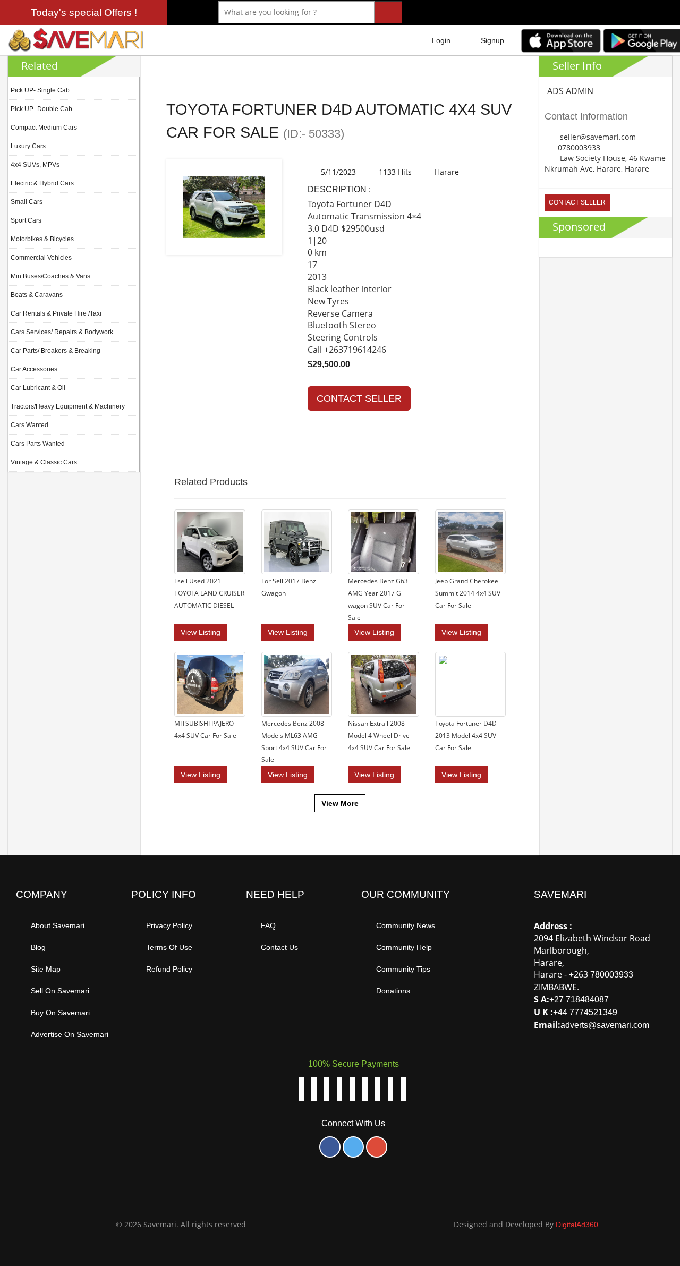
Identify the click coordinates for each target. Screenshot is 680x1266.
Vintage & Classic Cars (44, 462)
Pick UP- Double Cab (41, 109)
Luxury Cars (28, 146)
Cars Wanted (29, 425)
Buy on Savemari (60, 1012)
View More (340, 803)
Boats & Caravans (37, 295)
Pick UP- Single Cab (40, 90)
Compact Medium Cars (44, 127)
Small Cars (26, 202)
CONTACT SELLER (359, 398)
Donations (393, 991)
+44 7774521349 (585, 1012)
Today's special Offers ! (84, 12)
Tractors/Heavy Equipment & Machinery (68, 406)
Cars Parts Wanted (38, 443)
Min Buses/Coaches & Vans (50, 276)
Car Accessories (34, 369)
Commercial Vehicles (41, 257)
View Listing (200, 632)
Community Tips (403, 969)
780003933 (611, 974)
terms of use (169, 947)
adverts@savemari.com (604, 1025)
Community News (405, 925)
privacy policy (169, 925)
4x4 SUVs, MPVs (35, 164)
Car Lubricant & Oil (38, 388)
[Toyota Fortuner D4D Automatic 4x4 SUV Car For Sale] (224, 207)
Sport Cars (26, 220)
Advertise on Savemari (69, 1034)
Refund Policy (169, 969)
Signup (492, 40)
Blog (38, 947)
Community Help (404, 947)
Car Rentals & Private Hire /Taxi (56, 313)
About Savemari (57, 925)
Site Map (46, 969)
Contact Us (279, 947)
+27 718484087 (579, 999)
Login (441, 40)
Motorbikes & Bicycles (42, 239)
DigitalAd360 (577, 1224)
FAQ (268, 925)
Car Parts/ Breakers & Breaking (55, 350)
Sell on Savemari (60, 991)
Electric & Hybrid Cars (42, 183)
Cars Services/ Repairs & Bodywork (62, 332)
